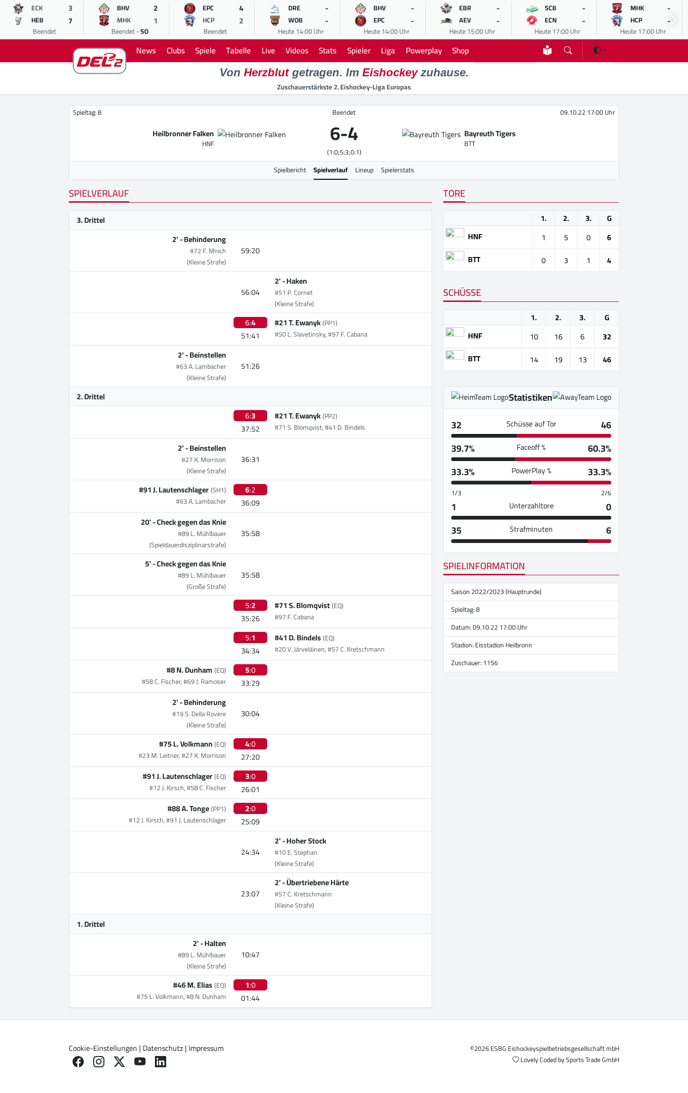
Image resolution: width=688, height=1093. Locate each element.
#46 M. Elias (192, 985)
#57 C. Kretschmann (303, 894)
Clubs (176, 50)
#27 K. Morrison (204, 460)
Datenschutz (163, 1048)
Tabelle (238, 50)
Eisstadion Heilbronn (503, 645)
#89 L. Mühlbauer (202, 534)
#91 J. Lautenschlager (174, 490)
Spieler (359, 50)
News (146, 50)
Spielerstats (397, 170)
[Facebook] (78, 1061)
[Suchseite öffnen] (568, 48)
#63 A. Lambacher (201, 366)
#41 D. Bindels (298, 638)
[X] (119, 1061)
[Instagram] (98, 1061)
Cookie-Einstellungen (103, 1048)
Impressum (206, 1048)
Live (268, 50)
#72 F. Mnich (208, 251)
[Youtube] (140, 1061)
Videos (296, 50)
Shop (460, 50)
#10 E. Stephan (296, 852)
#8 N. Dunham (189, 670)
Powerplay (424, 50)
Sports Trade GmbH (592, 1060)
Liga (388, 50)
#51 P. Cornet (294, 292)
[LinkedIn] (160, 1061)
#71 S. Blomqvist (302, 605)
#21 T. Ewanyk (298, 322)
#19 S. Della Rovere (199, 714)
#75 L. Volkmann (185, 744)
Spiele (205, 50)
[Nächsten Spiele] (673, 20)
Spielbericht (290, 170)
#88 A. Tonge (188, 808)
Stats (328, 50)
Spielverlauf (331, 170)
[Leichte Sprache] (547, 50)
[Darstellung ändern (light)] (600, 50)
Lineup (364, 170)
